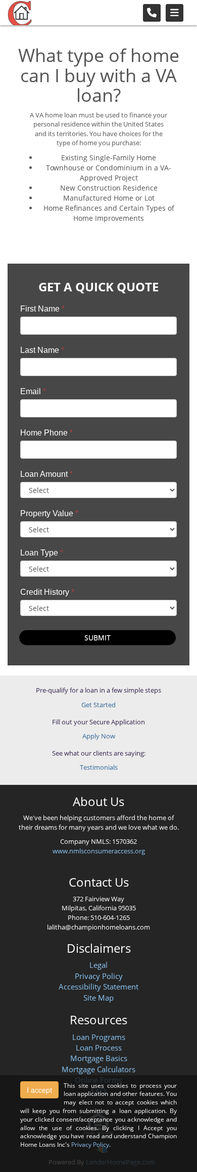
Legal (98, 965)
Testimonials (99, 767)
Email (33, 391)
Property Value (49, 513)
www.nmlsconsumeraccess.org (99, 850)
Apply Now (98, 736)
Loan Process (99, 1047)
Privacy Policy (99, 976)
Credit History (47, 592)
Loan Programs (98, 1037)
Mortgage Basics (98, 1058)
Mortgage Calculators (98, 1069)
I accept (39, 1090)
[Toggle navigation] (174, 13)
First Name (42, 308)
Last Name (42, 350)
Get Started (98, 704)
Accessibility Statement (98, 986)
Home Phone (46, 432)
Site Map (98, 998)
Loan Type (41, 552)
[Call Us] (152, 13)
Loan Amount (46, 474)
